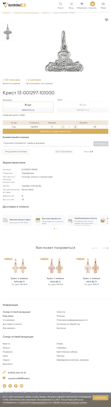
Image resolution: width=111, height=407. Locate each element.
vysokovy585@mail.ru (19, 378)
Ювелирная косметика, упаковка (73, 360)
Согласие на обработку (68, 324)
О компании (8, 320)
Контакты (61, 328)
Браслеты (7, 364)
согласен (100, 397)
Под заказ (8, 316)
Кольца (6, 347)
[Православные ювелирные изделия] (14, 7)
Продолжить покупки (16, 152)
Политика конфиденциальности (72, 320)
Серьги (6, 360)
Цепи (5, 356)
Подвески (7, 351)
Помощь (61, 316)
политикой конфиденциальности (35, 402)
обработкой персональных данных (70, 402)
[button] (95, 248)
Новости (61, 312)
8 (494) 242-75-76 (17, 372)
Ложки (60, 343)
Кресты (6, 343)
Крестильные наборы (67, 351)
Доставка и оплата (12, 324)
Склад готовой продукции (16, 312)
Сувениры (61, 347)
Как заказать (9, 328)
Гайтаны (60, 356)
